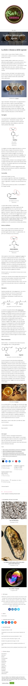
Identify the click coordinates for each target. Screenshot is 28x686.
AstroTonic (3, 655)
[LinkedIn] (15, 609)
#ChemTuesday (6, 482)
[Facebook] (9, 609)
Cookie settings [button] (5, 683)
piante (22, 256)
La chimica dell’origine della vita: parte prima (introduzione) (14, 563)
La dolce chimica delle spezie (21, 41)
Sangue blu (3, 629)
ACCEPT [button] (11, 683)
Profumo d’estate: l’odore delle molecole (6, 472)
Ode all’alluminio (14, 520)
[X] (18, 609)
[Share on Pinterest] (9, 622)
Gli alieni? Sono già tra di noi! (7, 641)
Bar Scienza (6, 480)
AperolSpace (4, 653)
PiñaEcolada (3, 661)
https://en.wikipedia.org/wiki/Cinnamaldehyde (12, 451)
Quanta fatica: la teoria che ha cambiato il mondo (11, 643)
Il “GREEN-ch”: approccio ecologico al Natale (19, 466)
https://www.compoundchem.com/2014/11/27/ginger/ (14, 449)
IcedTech (3, 664)
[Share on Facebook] (6, 622)
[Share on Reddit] (15, 622)
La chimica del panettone (6, 465)
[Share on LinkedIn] (12, 622)
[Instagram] (12, 609)
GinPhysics (3, 662)
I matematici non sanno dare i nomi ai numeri (10, 632)
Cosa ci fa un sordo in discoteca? (7, 638)
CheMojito (3, 659)
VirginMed (3, 670)
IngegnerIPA (3, 665)
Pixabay (16, 98)
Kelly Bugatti (6, 486)
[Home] (1, 41)
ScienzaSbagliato (4, 672)
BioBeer (3, 656)
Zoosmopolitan (4, 658)
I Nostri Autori (4, 615)
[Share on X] (2, 622)
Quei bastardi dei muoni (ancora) (7, 636)
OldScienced (3, 673)
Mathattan (3, 667)
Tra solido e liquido (14, 588)
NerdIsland (3, 669)
